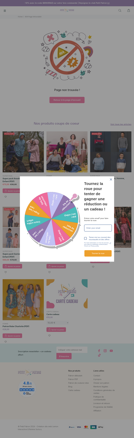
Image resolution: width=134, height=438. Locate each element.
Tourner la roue (98, 253)
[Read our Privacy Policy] (110, 243)
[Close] (111, 179)
